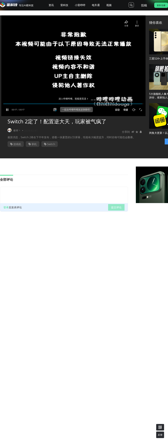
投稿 (144, 5)
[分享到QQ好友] (141, 132)
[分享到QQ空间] (137, 132)
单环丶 (17, 130)
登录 (6, 207)
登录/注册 (161, 5)
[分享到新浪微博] (133, 132)
